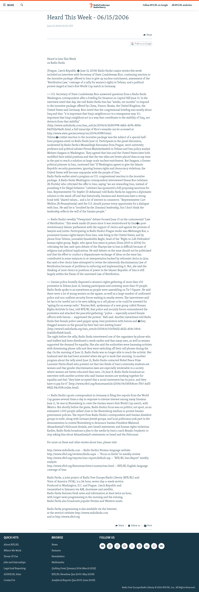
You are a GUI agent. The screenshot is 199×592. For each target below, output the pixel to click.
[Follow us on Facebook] (139, 546)
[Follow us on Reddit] (110, 546)
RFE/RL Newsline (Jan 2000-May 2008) (73, 574)
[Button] (147, 35)
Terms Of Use (11, 556)
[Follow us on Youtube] (102, 546)
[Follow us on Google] (124, 546)
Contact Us (9, 580)
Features (56, 550)
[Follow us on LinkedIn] (147, 546)
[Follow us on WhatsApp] (154, 546)
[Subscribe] (161, 546)
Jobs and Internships (15, 562)
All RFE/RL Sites (12, 574)
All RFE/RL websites (182, 5)
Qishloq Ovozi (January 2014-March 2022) (74, 568)
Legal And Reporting (15, 568)
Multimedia (58, 562)
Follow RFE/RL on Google (155, 5)
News (55, 545)
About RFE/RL (11, 545)
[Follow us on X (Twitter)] (132, 546)
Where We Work (12, 550)
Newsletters (58, 556)
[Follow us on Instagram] (117, 546)
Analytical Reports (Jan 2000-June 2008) (73, 580)
